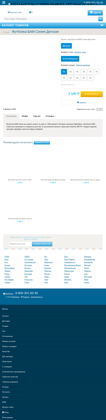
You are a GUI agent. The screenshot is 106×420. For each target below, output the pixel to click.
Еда (6, 262)
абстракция (9, 280)
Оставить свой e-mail (42, 244)
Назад (6, 32)
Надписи (47, 268)
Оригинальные (70, 268)
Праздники (28, 271)
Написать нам (15, 12)
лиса (46, 280)
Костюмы (28, 265)
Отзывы (5, 387)
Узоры (46, 277)
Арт (45, 257)
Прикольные (69, 271)
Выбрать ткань (80, 52)
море (86, 280)
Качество (6, 351)
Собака (7, 277)
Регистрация (7, 417)
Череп (66, 277)
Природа (87, 271)
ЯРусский (88, 277)
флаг (66, 282)
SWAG (27, 257)
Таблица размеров (83, 65)
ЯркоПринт (15, 297)
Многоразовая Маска (72, 265)
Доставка (6, 321)
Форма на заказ (9, 341)
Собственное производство (13, 372)
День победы (69, 259)
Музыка (27, 268)
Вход (6, 412)
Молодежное (10, 268)
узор (46, 282)
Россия (47, 274)
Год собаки (28, 259)
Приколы (47, 271)
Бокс (66, 257)
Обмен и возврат (9, 346)
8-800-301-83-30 (26, 293)
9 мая (7, 257)
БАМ (4, 402)
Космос (7, 265)
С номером (7, 367)
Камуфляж (88, 262)
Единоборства (30, 262)
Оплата (5, 316)
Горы (46, 259)
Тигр (26, 277)
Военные (87, 257)
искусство (28, 280)
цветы (86, 282)
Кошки (46, 265)
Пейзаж (7, 271)
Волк (6, 259)
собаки (7, 282)
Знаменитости (69, 262)
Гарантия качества (10, 377)
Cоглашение (7, 336)
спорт (26, 282)
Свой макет (7, 361)
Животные (48, 262)
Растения (28, 274)
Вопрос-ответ (8, 407)
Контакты (6, 392)
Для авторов (7, 356)
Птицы (7, 274)
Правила (26, 297)
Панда (86, 268)
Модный (87, 265)
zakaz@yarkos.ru (37, 297)
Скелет (67, 274)
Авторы (5, 397)
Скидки (5, 326)
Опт (3, 331)
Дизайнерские (89, 259)
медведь (67, 280)
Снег (86, 274)
